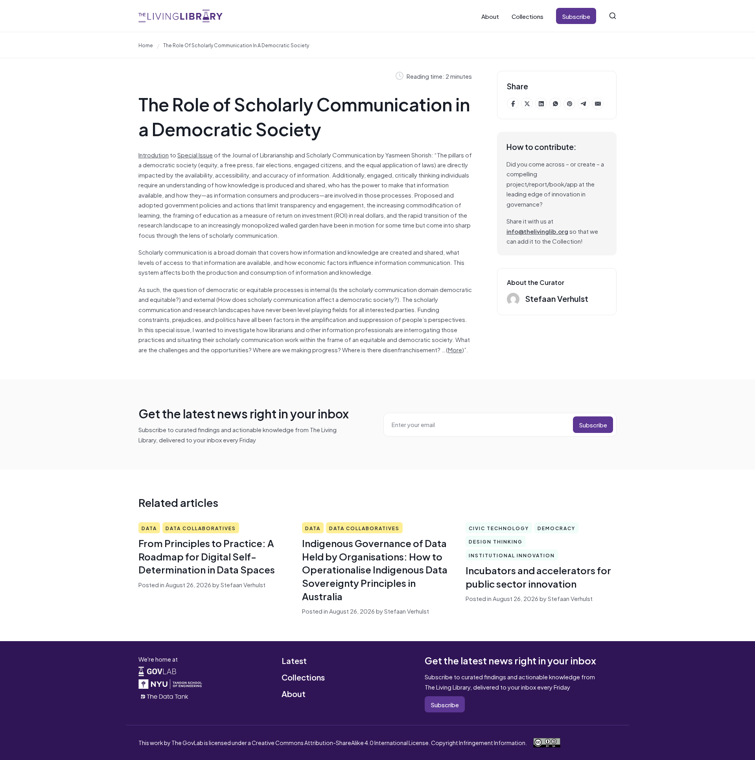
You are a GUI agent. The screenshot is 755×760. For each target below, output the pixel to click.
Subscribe (576, 16)
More (455, 349)
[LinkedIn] (541, 103)
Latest (294, 660)
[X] (527, 103)
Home (145, 45)
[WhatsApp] (555, 103)
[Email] (598, 103)
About (490, 16)
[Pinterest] (569, 103)
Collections (527, 16)
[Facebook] (513, 103)
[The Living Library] (180, 15)
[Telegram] (583, 103)
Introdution (153, 154)
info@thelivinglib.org (537, 231)
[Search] (613, 16)
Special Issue (195, 154)
